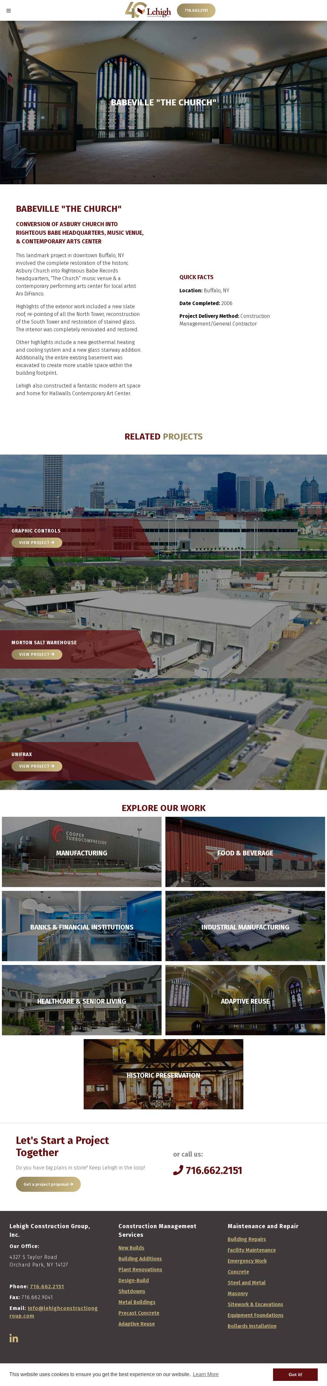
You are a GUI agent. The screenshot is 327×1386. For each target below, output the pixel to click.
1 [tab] (135, 176)
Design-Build (133, 1280)
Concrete (238, 1272)
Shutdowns (131, 1291)
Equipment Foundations (256, 1315)
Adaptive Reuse (136, 1324)
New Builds (131, 1248)
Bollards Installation (252, 1326)
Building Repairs (247, 1239)
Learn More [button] (206, 1374)
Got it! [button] (295, 1374)
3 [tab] (154, 176)
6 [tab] (182, 176)
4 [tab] (163, 176)
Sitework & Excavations (255, 1304)
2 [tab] (144, 176)
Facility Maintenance (252, 1250)
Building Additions (140, 1259)
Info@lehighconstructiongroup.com (54, 1312)
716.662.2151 (196, 10)
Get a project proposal (47, 1184)
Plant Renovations (140, 1270)
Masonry (238, 1293)
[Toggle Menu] (8, 10)
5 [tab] (173, 176)
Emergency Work (247, 1261)
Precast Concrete (138, 1313)
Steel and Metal (247, 1283)
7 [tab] (192, 176)
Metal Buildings (137, 1302)
